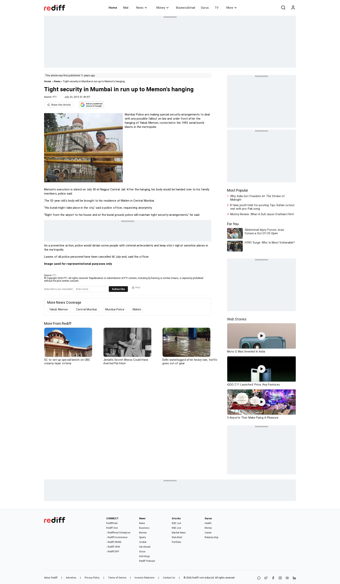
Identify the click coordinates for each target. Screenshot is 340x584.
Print (137, 287)
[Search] (283, 8)
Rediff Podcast (147, 561)
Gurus (205, 7)
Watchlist (177, 537)
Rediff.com (198, 577)
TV (217, 7)
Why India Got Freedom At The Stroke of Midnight (257, 197)
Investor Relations (144, 577)
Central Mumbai (86, 309)
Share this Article (61, 104)
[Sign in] (293, 8)
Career (208, 532)
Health (208, 523)
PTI (54, 97)
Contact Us (169, 577)
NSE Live (176, 528)
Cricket (143, 542)
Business (144, 528)
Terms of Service (117, 577)
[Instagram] (280, 578)
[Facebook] (273, 578)
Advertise (71, 577)
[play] (261, 336)
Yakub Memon (58, 309)
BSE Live (176, 523)
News (139, 7)
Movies (143, 532)
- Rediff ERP (112, 551)
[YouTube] (287, 578)
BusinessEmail (185, 7)
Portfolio (176, 542)
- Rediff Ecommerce (116, 537)
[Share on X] (266, 578)
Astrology (144, 556)
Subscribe (118, 289)
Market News (179, 532)
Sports (142, 537)
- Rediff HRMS (113, 542)
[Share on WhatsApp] (259, 578)
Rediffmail (111, 523)
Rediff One (112, 528)
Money (160, 7)
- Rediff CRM (113, 546)
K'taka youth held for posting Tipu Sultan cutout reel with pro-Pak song (262, 206)
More (229, 7)
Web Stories (237, 319)
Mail (125, 7)
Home (113, 7)
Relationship (211, 537)
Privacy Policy (92, 577)
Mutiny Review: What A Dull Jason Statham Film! (262, 214)
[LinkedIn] (294, 578)
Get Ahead (144, 546)
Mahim (137, 309)
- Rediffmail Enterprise (118, 532)
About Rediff (50, 577)
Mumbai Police (114, 309)
